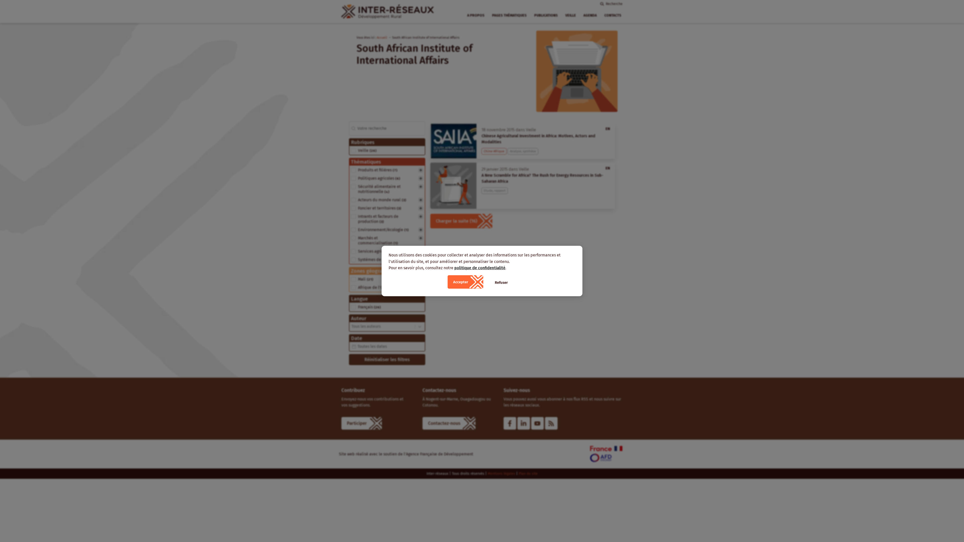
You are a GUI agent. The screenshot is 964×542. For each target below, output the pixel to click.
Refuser (501, 282)
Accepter (460, 282)
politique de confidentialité (479, 267)
